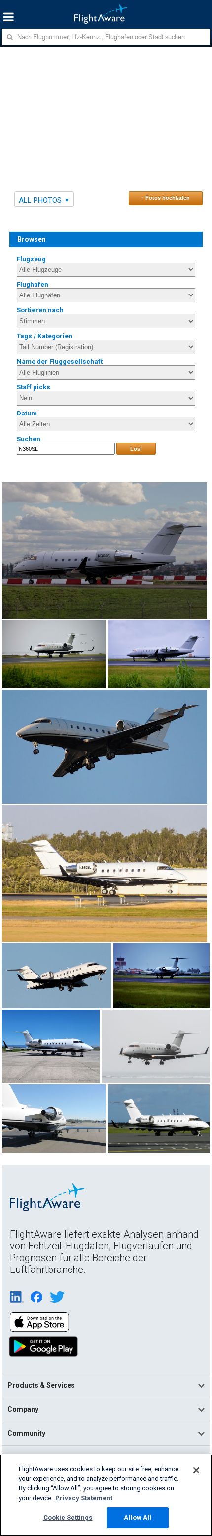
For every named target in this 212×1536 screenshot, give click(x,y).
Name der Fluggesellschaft (60, 361)
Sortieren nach (40, 310)
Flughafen (32, 284)
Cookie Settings (68, 1517)
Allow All (137, 1517)
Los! (136, 449)
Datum (27, 413)
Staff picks (33, 387)
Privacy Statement (83, 1498)
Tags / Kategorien (44, 336)
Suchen (28, 439)
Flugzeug (31, 259)
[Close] (196, 1470)
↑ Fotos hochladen (165, 198)
